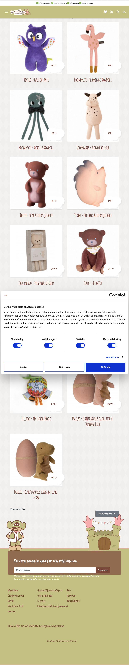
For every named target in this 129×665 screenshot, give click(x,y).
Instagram (45, 626)
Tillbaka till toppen (107, 513)
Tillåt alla (105, 367)
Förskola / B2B (15, 606)
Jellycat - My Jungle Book (36, 418)
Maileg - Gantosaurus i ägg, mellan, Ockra (36, 495)
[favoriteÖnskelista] (102, 12)
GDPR (11, 601)
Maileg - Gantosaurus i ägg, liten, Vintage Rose (92, 421)
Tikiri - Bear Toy (93, 283)
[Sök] (114, 12)
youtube (59, 626)
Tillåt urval (64, 367)
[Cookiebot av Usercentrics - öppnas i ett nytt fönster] (111, 295)
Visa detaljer (112, 357)
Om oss (11, 611)
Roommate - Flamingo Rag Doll (93, 80)
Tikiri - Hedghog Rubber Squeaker (93, 215)
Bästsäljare (73, 601)
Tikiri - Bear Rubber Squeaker (36, 215)
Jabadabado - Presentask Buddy (36, 283)
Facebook (33, 626)
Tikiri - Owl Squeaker (36, 80)
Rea (69, 590)
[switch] (48, 345)
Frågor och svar (16, 595)
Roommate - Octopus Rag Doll (36, 147)
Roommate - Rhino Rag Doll (92, 147)
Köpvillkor (13, 590)
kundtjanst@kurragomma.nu (52, 606)
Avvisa (23, 367)
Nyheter (71, 595)
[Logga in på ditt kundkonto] (120, 12)
